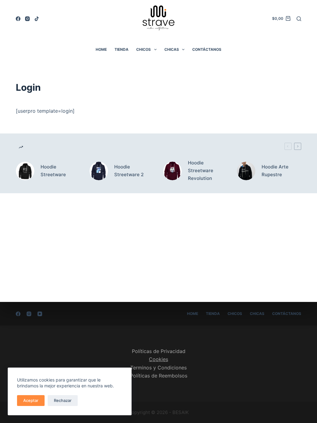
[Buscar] (299, 18)
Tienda (121, 49)
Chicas (171, 49)
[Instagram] (27, 18)
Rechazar (63, 400)
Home (101, 49)
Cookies (158, 359)
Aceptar (30, 400)
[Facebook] (18, 18)
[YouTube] (39, 314)
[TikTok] (36, 18)
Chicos (143, 49)
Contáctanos (206, 49)
